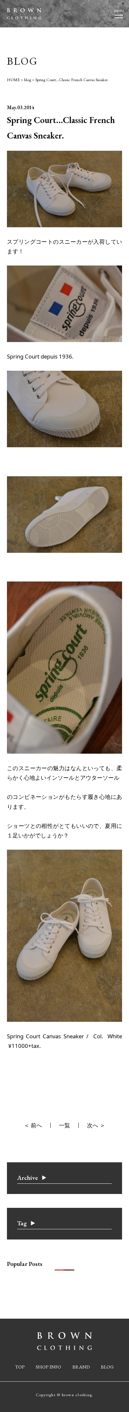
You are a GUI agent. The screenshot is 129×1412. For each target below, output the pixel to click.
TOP (20, 1367)
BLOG (107, 1367)
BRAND (81, 1367)
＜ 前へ (33, 1125)
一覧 (64, 1125)
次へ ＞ (96, 1125)
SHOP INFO (48, 1367)
